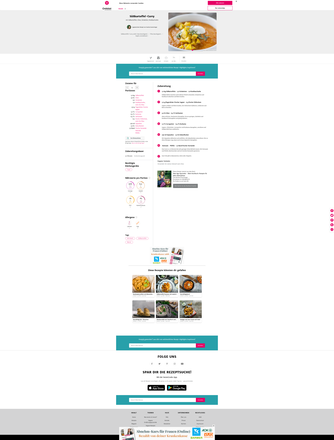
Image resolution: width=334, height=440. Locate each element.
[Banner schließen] (236, 1)
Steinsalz (138, 130)
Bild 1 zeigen (192, 50)
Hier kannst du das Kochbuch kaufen (185, 186)
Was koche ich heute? (150, 417)
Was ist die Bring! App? (138, 143)
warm (129, 242)
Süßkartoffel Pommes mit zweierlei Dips (167, 294)
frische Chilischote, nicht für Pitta (141, 120)
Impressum (200, 424)
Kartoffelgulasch (185, 294)
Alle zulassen (220, 3)
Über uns (183, 417)
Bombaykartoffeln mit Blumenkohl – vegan (143, 294)
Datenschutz (200, 420)
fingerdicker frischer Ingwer (141, 108)
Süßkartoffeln (139, 95)
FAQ (167, 417)
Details (120, 9)
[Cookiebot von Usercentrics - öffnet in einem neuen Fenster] (106, 9)
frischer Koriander (141, 128)
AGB (200, 417)
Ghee (137, 98)
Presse (184, 420)
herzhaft (130, 238)
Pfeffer (137, 133)
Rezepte (134, 420)
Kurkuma (138, 114)
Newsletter (167, 424)
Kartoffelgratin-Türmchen (141, 319)
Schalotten (138, 100)
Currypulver (139, 112)
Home (134, 417)
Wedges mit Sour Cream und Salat (190, 319)
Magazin (134, 424)
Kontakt (167, 420)
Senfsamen (138, 116)
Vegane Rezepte (150, 425)
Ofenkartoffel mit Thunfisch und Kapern (166, 319)
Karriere (183, 424)
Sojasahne (138, 123)
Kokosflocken (139, 126)
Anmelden (200, 73)
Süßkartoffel (142, 238)
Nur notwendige (220, 8)
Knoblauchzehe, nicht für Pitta (140, 104)
